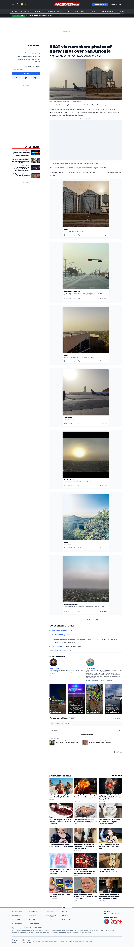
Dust (29, 59)
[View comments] (35, 77)
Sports (68, 11)
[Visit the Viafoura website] (118, 752)
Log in (114, 718)
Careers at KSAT (33, 915)
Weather (38, 11)
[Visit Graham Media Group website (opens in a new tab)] (16, 941)
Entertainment (107, 11)
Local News (33, 46)
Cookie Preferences (34, 923)
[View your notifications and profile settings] (120, 730)
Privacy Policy (49, 920)
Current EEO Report (17, 920)
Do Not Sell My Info (67, 920)
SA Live (94, 11)
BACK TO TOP (67, 907)
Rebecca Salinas (24, 50)
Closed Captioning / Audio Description (51, 916)
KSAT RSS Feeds (33, 911)
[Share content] (16, 77)
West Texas (23, 59)
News (14, 11)
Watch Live (25, 11)
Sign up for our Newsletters (32, 66)
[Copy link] (26, 77)
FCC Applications (17, 923)
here (99, 620)
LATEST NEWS (32, 147)
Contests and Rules (51, 911)
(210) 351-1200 (38, 928)
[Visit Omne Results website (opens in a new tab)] (113, 921)
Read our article (63, 932)
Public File (65, 915)
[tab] (54, 730)
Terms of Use (32, 920)
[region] (85, 735)
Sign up (118, 718)
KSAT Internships (16, 915)
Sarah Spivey (22, 52)
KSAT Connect (81, 11)
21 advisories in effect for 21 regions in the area (39, 15)
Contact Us (65, 911)
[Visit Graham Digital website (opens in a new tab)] (27, 941)
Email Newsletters (17, 911)
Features (122, 11)
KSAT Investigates (53, 11)
